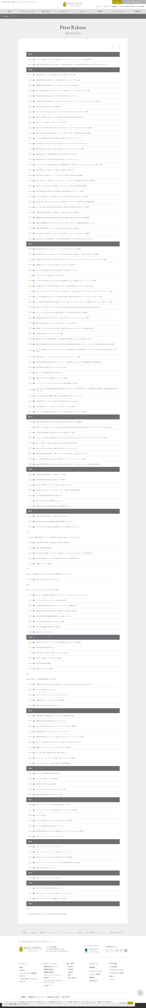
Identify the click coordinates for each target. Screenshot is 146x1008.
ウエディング (64, 11)
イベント (98, 6)
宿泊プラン (23, 976)
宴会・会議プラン (72, 977)
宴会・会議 (45, 11)
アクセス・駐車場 (94, 974)
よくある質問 (140, 6)
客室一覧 (22, 970)
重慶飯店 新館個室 (49, 972)
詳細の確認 (123, 1003)
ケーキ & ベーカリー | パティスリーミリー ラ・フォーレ (53, 981)
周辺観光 (114, 6)
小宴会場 (70, 972)
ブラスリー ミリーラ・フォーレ (52, 975)
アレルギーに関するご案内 (127, 6)
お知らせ (111, 976)
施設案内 (100, 11)
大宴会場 (70, 966)
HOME (6, 16)
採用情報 (137, 11)
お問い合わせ (93, 980)
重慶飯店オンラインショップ (36, 997)
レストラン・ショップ (27, 11)
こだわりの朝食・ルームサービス (29, 979)
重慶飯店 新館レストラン (50, 966)
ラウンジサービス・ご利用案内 (28, 973)
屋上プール (23, 981)
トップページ (22, 963)
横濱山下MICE (66, 997)
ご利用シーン (47, 985)
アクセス (106, 6)
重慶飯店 (23, 997)
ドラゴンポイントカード (116, 970)
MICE (69, 975)
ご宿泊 (9, 11)
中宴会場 (70, 969)
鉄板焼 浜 (46, 977)
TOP (141, 1000)
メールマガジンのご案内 (116, 973)
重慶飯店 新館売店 (49, 969)
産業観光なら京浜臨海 (53, 997)
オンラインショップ (118, 11)
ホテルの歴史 (113, 963)
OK (130, 1003)
